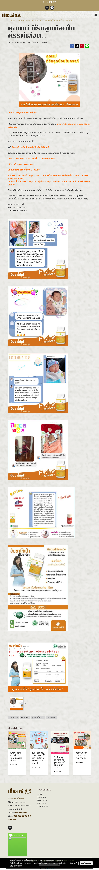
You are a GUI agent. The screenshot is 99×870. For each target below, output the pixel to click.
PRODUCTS (42, 800)
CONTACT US (42, 806)
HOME (39, 794)
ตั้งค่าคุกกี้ (73, 863)
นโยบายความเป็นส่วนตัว (57, 863)
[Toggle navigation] (96, 14)
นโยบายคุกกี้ (18, 866)
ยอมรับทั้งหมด (86, 863)
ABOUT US (41, 797)
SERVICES (41, 803)
